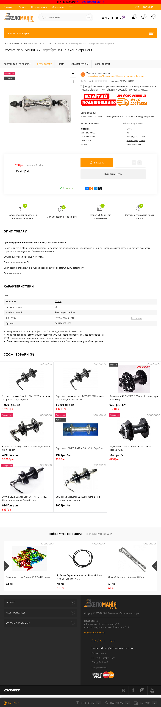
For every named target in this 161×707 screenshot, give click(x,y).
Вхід (137, 7)
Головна (8, 7)
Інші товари (136, 318)
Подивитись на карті (94, 632)
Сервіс (22, 7)
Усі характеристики (133, 123)
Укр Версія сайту (93, 1)
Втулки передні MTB (136, 140)
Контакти (13, 702)
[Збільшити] (40, 109)
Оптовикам (58, 7)
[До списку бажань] (73, 74)
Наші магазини (39, 7)
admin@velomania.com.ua (116, 648)
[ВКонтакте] (87, 188)
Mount (129, 129)
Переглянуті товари (99, 534)
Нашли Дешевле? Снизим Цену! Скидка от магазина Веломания (116, 76)
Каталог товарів (18, 33)
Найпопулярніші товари (65, 534)
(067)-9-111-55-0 (111, 17)
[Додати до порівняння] (73, 81)
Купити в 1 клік (113, 174)
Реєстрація (147, 7)
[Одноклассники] (91, 188)
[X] (100, 188)
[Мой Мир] (95, 188)
